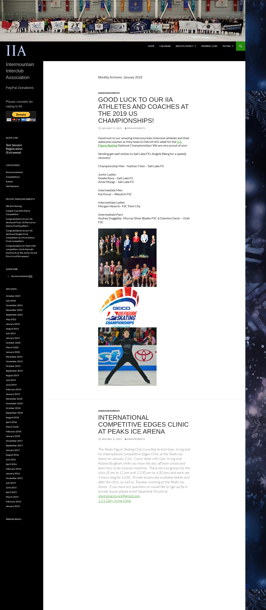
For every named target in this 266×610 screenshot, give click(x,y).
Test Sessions (12, 186)
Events (9, 181)
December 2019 (14, 356)
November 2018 (14, 403)
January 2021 (13, 338)
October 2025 (13, 295)
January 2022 (13, 324)
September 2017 (14, 445)
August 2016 (12, 454)
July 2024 (11, 300)
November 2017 (14, 440)
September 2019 (14, 370)
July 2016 (11, 459)
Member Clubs (209, 46)
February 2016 (13, 468)
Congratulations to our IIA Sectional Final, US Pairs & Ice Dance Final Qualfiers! (20, 222)
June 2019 (11, 384)
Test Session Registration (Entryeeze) (14, 148)
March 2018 (12, 426)
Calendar (165, 46)
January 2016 (13, 473)
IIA (16, 51)
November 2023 (14, 305)
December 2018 (14, 398)
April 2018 (11, 422)
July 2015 (11, 482)
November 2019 (14, 361)
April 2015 (11, 492)
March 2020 (12, 347)
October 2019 (13, 366)
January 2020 (13, 352)
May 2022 (11, 319)
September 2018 (14, 412)
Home (151, 46)
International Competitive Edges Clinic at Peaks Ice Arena (143, 424)
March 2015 (12, 496)
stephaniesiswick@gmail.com (119, 496)
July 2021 (11, 333)
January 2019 (13, 394)
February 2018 (13, 431)
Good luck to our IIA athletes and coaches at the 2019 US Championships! (143, 110)
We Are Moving (14, 206)
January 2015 (13, 506)
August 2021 (12, 328)
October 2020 (13, 342)
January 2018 (13, 436)
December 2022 (14, 310)
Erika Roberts (136, 128)
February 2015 (13, 501)
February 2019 (13, 389)
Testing (226, 46)
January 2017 (13, 450)
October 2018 (13, 408)
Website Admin (13, 519)
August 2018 (12, 417)
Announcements (109, 92)
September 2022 (14, 314)
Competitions (13, 176)
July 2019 (11, 380)
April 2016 (11, 464)
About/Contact (184, 46)
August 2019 (12, 375)
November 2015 (14, 478)
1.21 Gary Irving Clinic (114, 500)
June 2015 (11, 487)
